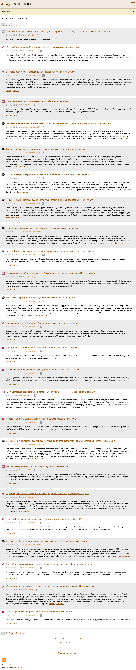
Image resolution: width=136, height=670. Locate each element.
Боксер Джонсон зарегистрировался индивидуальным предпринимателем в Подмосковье (50, 251)
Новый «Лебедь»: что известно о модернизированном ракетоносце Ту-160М (43, 519)
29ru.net (12, 665)
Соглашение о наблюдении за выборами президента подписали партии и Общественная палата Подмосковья (60, 441)
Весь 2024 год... (68, 642)
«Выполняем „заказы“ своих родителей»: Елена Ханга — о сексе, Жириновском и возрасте (51, 392)
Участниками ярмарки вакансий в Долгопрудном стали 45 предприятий (41, 298)
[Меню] (133, 4)
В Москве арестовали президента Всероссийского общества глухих (39, 101)
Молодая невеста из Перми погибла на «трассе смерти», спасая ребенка (42, 323)
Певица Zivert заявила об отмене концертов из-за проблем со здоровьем (42, 228)
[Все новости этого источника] (37, 35)
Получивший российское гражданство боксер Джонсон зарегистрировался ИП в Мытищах (50, 273)
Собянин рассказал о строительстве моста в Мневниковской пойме (39, 612)
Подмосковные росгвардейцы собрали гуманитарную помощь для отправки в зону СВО (49, 200)
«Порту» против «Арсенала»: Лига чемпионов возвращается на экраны (41, 419)
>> (24, 25)
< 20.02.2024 (61, 639)
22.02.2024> (75, 639)
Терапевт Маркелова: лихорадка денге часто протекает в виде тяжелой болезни (45, 149)
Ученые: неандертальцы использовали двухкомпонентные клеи (37, 466)
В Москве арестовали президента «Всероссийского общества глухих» (40, 72)
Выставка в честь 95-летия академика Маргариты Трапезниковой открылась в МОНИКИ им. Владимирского (59, 123)
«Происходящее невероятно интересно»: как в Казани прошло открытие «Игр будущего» (50, 586)
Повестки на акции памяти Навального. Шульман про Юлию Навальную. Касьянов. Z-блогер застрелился (58, 31)
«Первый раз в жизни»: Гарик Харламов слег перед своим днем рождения (42, 47)
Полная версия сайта (68, 653)
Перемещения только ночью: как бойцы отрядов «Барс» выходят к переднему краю (47, 493)
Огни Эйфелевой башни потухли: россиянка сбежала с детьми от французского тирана (49, 564)
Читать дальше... (12, 64)
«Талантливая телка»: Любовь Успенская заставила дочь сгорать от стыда (42, 348)
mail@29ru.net (18, 667)
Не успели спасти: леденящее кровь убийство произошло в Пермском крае (43, 370)
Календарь (6, 12)
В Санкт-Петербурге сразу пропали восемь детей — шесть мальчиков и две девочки (47, 174)
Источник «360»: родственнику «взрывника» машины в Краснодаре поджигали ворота (48, 541)
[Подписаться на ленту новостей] (4, 660)
